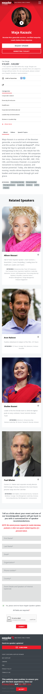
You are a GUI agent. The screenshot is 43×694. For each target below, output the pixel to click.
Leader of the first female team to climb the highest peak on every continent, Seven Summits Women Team (21, 413)
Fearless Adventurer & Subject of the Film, (21, 342)
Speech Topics (23, 132)
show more (8, 124)
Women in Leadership (9, 119)
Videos (12, 132)
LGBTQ (37, 185)
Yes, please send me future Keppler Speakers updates (23, 606)
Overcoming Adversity (17, 182)
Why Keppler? (6, 658)
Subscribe (23, 647)
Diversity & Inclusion (8, 100)
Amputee (6, 188)
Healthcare (5, 105)
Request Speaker (21, 46)
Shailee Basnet (10, 406)
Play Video (22, 23)
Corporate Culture (8, 96)
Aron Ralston (10, 337)
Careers (4, 661)
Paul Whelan (9, 480)
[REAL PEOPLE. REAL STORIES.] (8, 3)
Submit (21, 626)
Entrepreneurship (31, 182)
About (5, 132)
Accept (21, 689)
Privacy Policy (6, 669)
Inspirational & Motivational (11, 110)
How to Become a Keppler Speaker (13, 654)
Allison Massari (10, 255)
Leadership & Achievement (11, 114)
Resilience (29, 185)
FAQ (3, 665)
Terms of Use (6, 672)
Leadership (21, 185)
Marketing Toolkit (22, 51)
